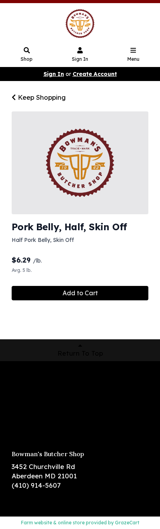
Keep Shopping (41, 97)
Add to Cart (80, 293)
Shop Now (28, 377)
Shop (27, 59)
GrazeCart (127, 522)
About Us (26, 400)
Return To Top (80, 353)
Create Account (95, 74)
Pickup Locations (39, 388)
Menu (133, 59)
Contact (25, 411)
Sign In (80, 59)
